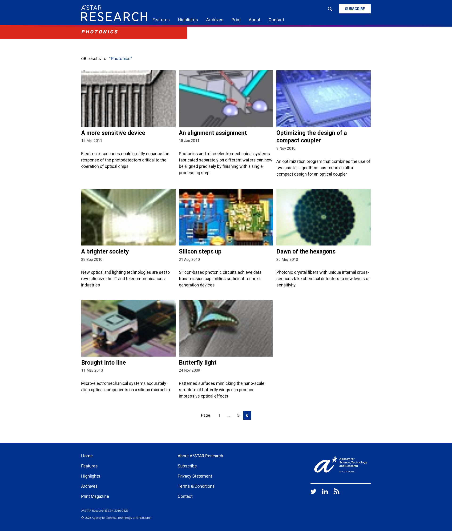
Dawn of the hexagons (305, 251)
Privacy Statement (195, 476)
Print (236, 19)
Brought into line (103, 362)
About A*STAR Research (200, 455)
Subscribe (355, 9)
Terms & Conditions (196, 486)
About (255, 19)
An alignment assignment (213, 132)
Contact (276, 19)
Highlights (188, 19)
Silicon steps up (200, 251)
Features (161, 19)
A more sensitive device (113, 132)
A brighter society (105, 251)
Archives (215, 19)
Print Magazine (95, 496)
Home (87, 455)
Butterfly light (198, 362)
